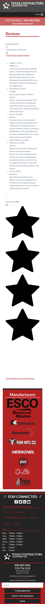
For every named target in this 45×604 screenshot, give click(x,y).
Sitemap (27, 578)
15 (7, 52)
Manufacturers (18, 512)
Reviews (7, 523)
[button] (37, 14)
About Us (33, 517)
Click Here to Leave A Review (18, 55)
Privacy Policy (19, 578)
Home (6, 512)
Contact (17, 523)
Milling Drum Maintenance (15, 517)
